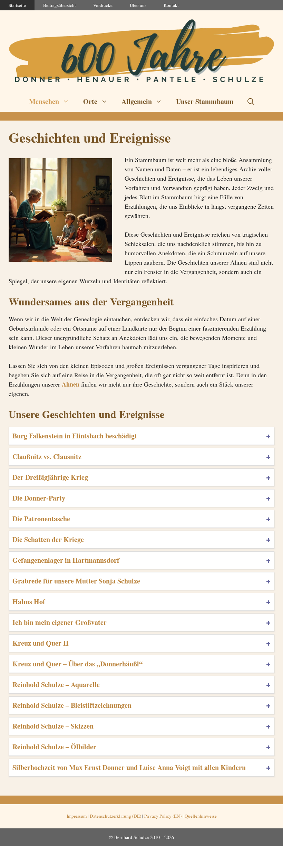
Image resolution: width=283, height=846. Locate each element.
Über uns (138, 5)
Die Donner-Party (38, 498)
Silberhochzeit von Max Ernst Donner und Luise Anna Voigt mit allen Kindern (129, 767)
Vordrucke (103, 5)
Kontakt (171, 5)
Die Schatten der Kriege (48, 539)
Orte (90, 101)
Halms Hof (28, 602)
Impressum (77, 816)
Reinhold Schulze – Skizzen (53, 726)
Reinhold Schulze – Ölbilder (54, 747)
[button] (251, 101)
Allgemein (136, 101)
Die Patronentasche (41, 519)
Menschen (44, 101)
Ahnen (70, 384)
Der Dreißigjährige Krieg (50, 477)
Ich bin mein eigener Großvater (59, 622)
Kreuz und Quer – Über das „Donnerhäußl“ (77, 664)
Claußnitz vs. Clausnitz (46, 456)
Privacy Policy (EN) (163, 816)
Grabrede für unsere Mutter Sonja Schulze (76, 581)
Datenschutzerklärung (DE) (115, 816)
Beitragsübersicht (59, 5)
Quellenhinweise (201, 816)
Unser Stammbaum (205, 101)
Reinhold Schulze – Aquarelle (56, 684)
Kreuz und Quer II (40, 643)
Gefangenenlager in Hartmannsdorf (65, 560)
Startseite (17, 5)
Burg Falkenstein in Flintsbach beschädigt (74, 436)
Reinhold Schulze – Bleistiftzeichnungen (71, 705)
